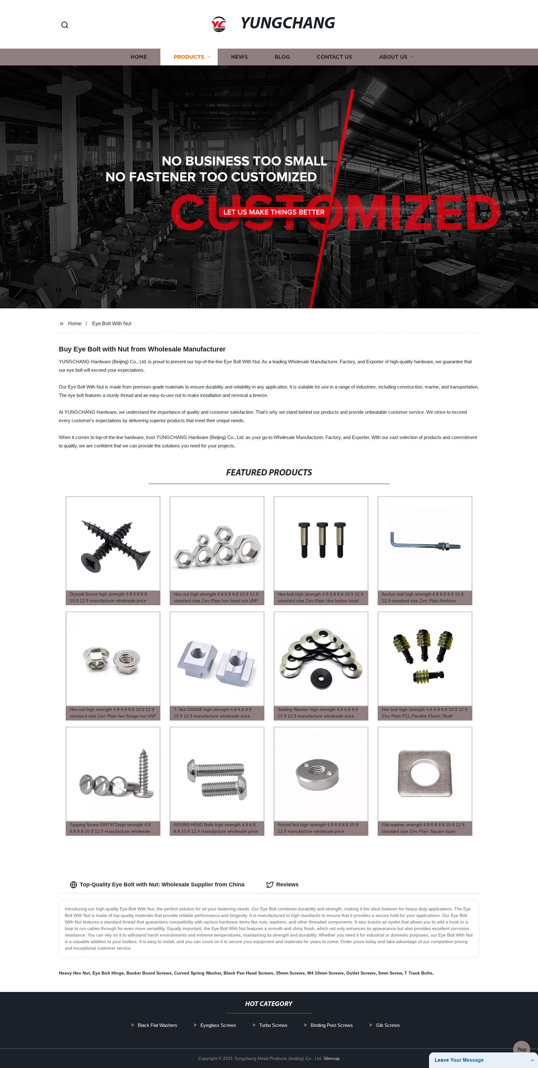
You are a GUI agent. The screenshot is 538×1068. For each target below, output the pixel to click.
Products (189, 57)
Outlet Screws (361, 972)
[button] (65, 25)
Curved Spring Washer (197, 972)
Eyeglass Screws (218, 1025)
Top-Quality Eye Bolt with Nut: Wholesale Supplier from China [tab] (162, 884)
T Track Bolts (418, 972)
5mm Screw (390, 972)
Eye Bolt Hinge (108, 972)
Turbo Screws (273, 1025)
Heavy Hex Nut (74, 972)
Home (138, 57)
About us (393, 57)
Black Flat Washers (157, 1025)
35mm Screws (290, 972)
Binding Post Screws (332, 1025)
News (239, 57)
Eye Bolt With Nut (111, 323)
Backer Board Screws (149, 972)
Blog (282, 57)
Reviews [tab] (287, 884)
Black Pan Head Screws (248, 972)
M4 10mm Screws (325, 972)
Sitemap (331, 1058)
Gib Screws (388, 1025)
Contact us (334, 57)
